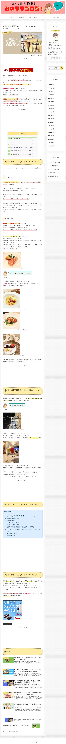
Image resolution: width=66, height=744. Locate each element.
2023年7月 (51, 101)
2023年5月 (51, 108)
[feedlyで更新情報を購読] (57, 58)
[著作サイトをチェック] (51, 58)
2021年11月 (51, 146)
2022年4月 (51, 142)
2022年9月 (51, 125)
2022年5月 (51, 139)
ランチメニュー (13, 141)
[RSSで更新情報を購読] (59, 58)
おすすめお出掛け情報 (54, 162)
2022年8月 (51, 129)
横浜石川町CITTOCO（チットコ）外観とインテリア (21, 147)
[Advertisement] (22, 62)
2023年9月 (51, 95)
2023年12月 (51, 88)
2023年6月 (51, 105)
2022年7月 (51, 132)
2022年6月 (51, 135)
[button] (61, 68)
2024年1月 (51, 84)
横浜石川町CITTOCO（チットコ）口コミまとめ (20, 154)
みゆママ (55, 40)
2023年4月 (51, 112)
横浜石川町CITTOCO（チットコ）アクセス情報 (20, 150)
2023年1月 (51, 118)
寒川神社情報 (51, 172)
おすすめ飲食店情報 (7, 624)
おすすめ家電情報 (53, 166)
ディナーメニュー (13, 144)
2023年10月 (51, 91)
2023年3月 (51, 115)
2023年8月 (51, 98)
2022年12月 (51, 122)
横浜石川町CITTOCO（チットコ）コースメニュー (21, 138)
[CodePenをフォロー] (54, 58)
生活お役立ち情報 (53, 176)
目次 (22, 133)
